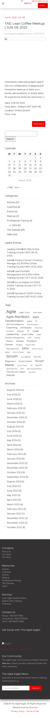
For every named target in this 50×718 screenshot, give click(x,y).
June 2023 (12, 490)
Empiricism (39, 328)
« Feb (10, 187)
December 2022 (15, 518)
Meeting (37, 338)
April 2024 (12, 445)
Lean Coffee (28, 334)
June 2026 (12, 399)
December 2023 (15, 463)
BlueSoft (33, 707)
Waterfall (10, 375)
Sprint (38, 365)
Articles (11, 202)
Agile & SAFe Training (12, 601)
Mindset (20, 341)
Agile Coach (24, 312)
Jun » (17, 187)
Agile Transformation (22, 318)
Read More (38, 124)
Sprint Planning (11, 369)
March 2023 (13, 504)
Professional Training (18, 220)
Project (19, 345)
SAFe (14, 225)
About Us (6, 551)
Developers (26, 327)
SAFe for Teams (18, 352)
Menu (42, 5)
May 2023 (12, 495)
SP (31, 365)
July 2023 (12, 486)
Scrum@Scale (26, 357)
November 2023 (15, 468)
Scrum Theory (22, 365)
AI (36, 321)
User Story (32, 372)
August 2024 (14, 426)
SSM (22, 369)
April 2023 (12, 500)
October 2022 (14, 527)
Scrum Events (25, 361)
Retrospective (12, 349)
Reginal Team (30, 345)
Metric (9, 341)
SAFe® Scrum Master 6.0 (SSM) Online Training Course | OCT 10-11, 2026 (24, 285)
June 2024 (12, 435)
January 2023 (14, 513)
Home (8, 17)
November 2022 (15, 522)
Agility (29, 321)
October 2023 (14, 472)
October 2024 (14, 422)
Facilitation (10, 331)
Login (45, 1)
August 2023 (14, 481)
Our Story (6, 557)
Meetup (11, 216)
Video (10, 234)
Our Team (6, 554)
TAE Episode (13, 230)
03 (19, 17)
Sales (29, 352)
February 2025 (15, 408)
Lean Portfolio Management (23, 336)
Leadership (12, 334)
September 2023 (16, 477)
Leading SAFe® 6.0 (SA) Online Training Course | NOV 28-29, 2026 (23, 252)
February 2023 (15, 509)
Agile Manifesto (17, 317)
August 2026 (14, 390)
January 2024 (14, 458)
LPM (29, 338)
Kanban (20, 331)
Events (10, 211)
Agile (11, 311)
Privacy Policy (18, 711)
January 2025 (14, 413)
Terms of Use (32, 711)
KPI (28, 331)
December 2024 (15, 417)
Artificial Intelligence (15, 324)
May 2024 (12, 440)
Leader (36, 331)
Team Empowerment (34, 369)
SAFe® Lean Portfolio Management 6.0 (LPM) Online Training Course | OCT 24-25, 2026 (25, 274)
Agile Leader (37, 312)
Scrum (12, 356)
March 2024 (13, 449)
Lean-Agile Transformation (14, 598)
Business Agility (32, 324)
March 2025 (13, 403)
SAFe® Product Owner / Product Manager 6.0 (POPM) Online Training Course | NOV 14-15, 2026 (25, 263)
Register (37, 1)
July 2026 (12, 394)
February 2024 (15, 454)
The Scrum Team (15, 372)
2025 (14, 17)
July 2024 (12, 431)
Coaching (12, 207)
